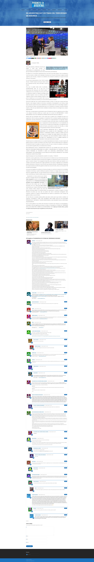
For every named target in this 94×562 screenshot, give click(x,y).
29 (34, 56)
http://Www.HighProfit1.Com (41, 298)
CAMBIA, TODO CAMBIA (59, 229)
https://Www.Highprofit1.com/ (42, 377)
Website (28, 542)
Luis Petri (33, 217)
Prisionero (31, 56)
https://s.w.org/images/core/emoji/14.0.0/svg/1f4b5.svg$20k (39, 296)
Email (27, 539)
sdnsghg (33, 240)
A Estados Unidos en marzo (45, 232)
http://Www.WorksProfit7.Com (43, 318)
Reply (65, 240)
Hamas (28, 217)
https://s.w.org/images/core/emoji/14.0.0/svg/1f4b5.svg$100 (44, 294)
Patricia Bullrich (36, 217)
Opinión (28, 56)
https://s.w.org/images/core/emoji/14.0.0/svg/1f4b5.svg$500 (59, 294)
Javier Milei (30, 217)
